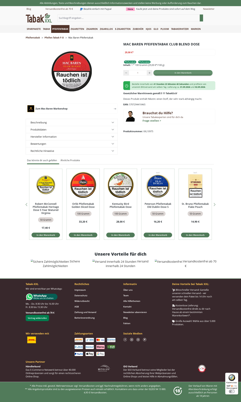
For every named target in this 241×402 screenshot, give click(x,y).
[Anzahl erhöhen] (149, 73)
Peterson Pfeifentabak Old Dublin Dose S (158, 205)
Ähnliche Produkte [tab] (70, 160)
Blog (28, 8)
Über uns (127, 289)
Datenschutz (80, 295)
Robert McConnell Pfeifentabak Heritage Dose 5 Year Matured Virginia (46, 208)
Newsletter (209, 8)
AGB (76, 306)
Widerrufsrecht (82, 301)
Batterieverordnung (84, 317)
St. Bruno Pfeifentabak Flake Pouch (195, 205)
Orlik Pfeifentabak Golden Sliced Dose (83, 205)
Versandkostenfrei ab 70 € (59, 8)
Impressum (80, 289)
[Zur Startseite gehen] (39, 17)
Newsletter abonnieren (135, 312)
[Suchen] (201, 17)
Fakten (126, 323)
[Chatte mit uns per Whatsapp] (47, 297)
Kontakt (127, 306)
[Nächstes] (215, 204)
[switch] (232, 391)
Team (126, 295)
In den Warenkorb (183, 72)
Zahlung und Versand (85, 312)
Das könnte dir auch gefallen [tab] (42, 160)
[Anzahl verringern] (126, 73)
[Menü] (236, 374)
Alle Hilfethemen (131, 301)
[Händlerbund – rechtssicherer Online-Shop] (104, 367)
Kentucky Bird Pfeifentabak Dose (121, 205)
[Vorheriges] (26, 204)
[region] (120, 204)
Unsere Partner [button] (35, 361)
